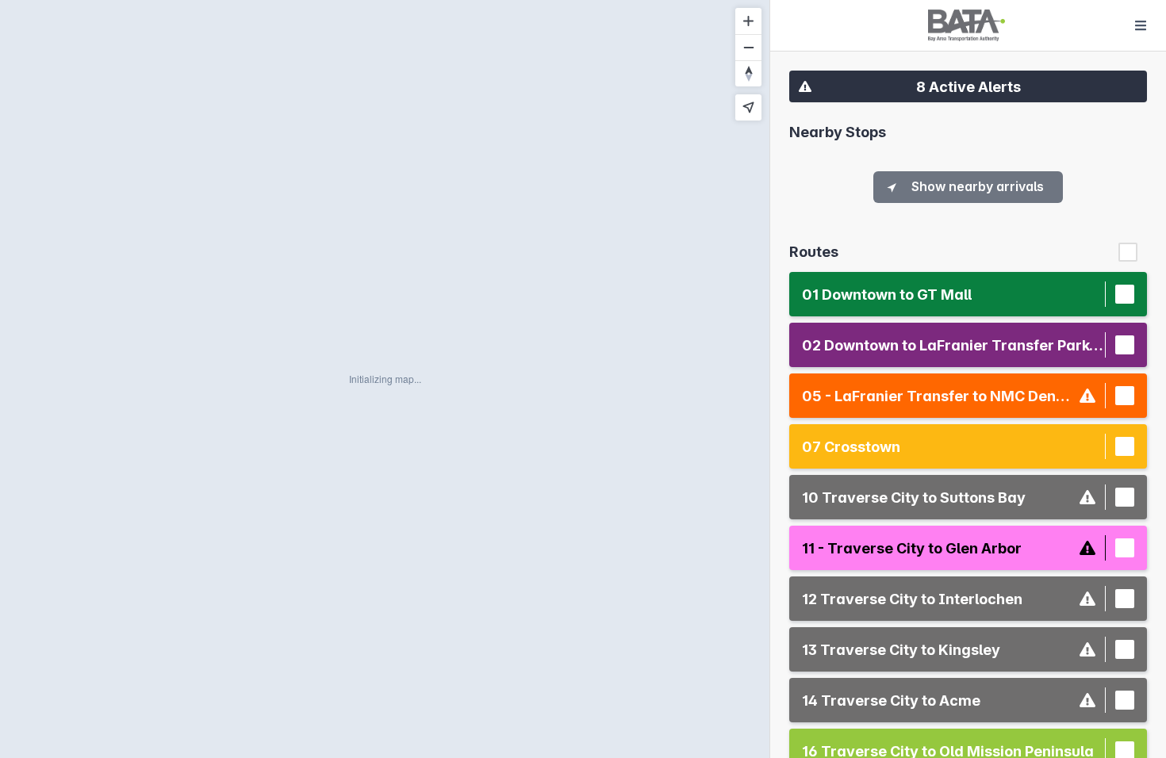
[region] (384, 379)
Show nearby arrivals (977, 186)
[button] (968, 86)
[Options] (1140, 25)
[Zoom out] (748, 47)
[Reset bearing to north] (748, 73)
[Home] (966, 25)
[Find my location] (748, 107)
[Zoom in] (748, 21)
